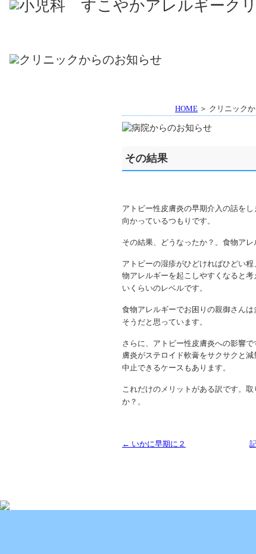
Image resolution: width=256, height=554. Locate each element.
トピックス (60, 137)
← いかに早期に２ (154, 443)
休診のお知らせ (60, 166)
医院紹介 (159, 23)
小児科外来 (59, 40)
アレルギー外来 (159, 40)
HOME (59, 23)
